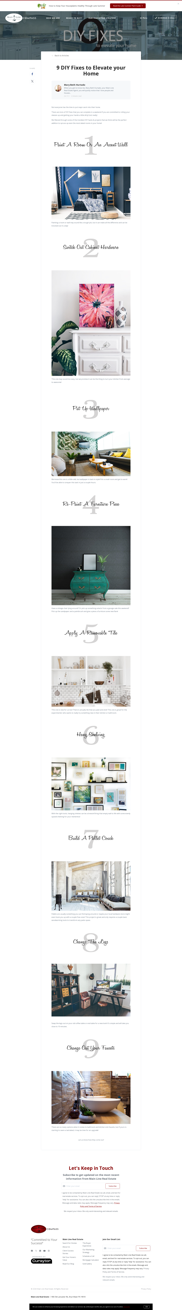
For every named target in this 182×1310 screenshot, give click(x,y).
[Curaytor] (41, 1263)
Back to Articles (62, 55)
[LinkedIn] (40, 1251)
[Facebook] (32, 1251)
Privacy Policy (146, 1289)
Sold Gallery (87, 1264)
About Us (66, 1247)
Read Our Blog (68, 1264)
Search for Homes (70, 1243)
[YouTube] (44, 1251)
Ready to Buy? (74, 18)
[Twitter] (36, 1251)
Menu (145, 18)
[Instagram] (49, 1251)
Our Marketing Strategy (102, 18)
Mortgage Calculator (91, 1260)
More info (127, 1307)
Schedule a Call (88, 1256)
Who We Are (53, 18)
